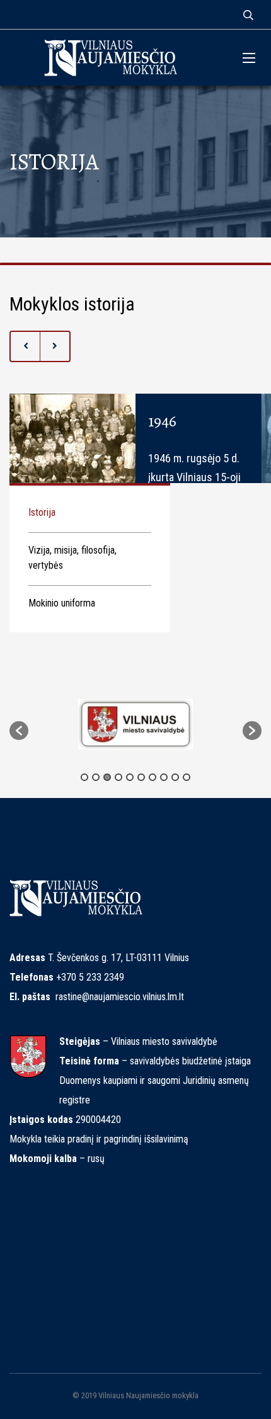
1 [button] (84, 777)
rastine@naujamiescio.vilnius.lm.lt (119, 997)
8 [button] (164, 777)
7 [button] (152, 777)
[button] (18, 730)
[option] (135, 724)
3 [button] (107, 777)
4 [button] (118, 777)
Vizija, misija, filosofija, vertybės (72, 557)
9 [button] (175, 777)
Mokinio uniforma (61, 603)
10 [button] (186, 777)
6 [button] (141, 777)
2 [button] (96, 777)
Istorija (41, 512)
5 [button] (130, 777)
